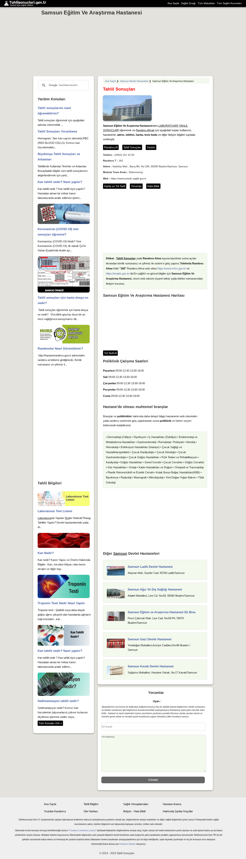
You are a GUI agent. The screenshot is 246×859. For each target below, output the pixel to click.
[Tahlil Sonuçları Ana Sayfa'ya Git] (26, 3)
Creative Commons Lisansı (82, 830)
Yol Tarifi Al (110, 353)
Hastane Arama (172, 804)
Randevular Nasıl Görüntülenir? (60, 348)
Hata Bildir (153, 186)
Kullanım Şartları (127, 844)
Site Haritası (91, 811)
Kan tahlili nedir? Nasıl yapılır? (60, 182)
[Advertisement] (123, 47)
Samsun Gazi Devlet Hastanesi (149, 639)
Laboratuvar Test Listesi (55, 511)
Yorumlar (136, 186)
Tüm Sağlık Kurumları (229, 3)
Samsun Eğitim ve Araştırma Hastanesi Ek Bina (161, 612)
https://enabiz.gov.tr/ (117, 273)
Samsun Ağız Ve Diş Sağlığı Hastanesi (155, 589)
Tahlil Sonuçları (132, 147)
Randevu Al (111, 147)
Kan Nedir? (46, 553)
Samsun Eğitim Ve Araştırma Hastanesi (91, 13)
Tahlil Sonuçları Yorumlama (57, 131)
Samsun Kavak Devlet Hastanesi (151, 666)
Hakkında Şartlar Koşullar (178, 811)
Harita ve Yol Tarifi (114, 186)
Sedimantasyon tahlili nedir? (58, 701)
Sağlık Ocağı (188, 3)
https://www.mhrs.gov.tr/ (171, 268)
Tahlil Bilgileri (91, 804)
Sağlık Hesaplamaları (135, 804)
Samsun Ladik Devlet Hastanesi (150, 566)
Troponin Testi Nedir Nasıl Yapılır (61, 603)
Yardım (151, 147)
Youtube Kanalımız (55, 811)
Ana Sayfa (173, 3)
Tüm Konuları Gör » (50, 723)
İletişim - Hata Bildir (134, 811)
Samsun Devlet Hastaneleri (134, 81)
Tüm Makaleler (206, 3)
